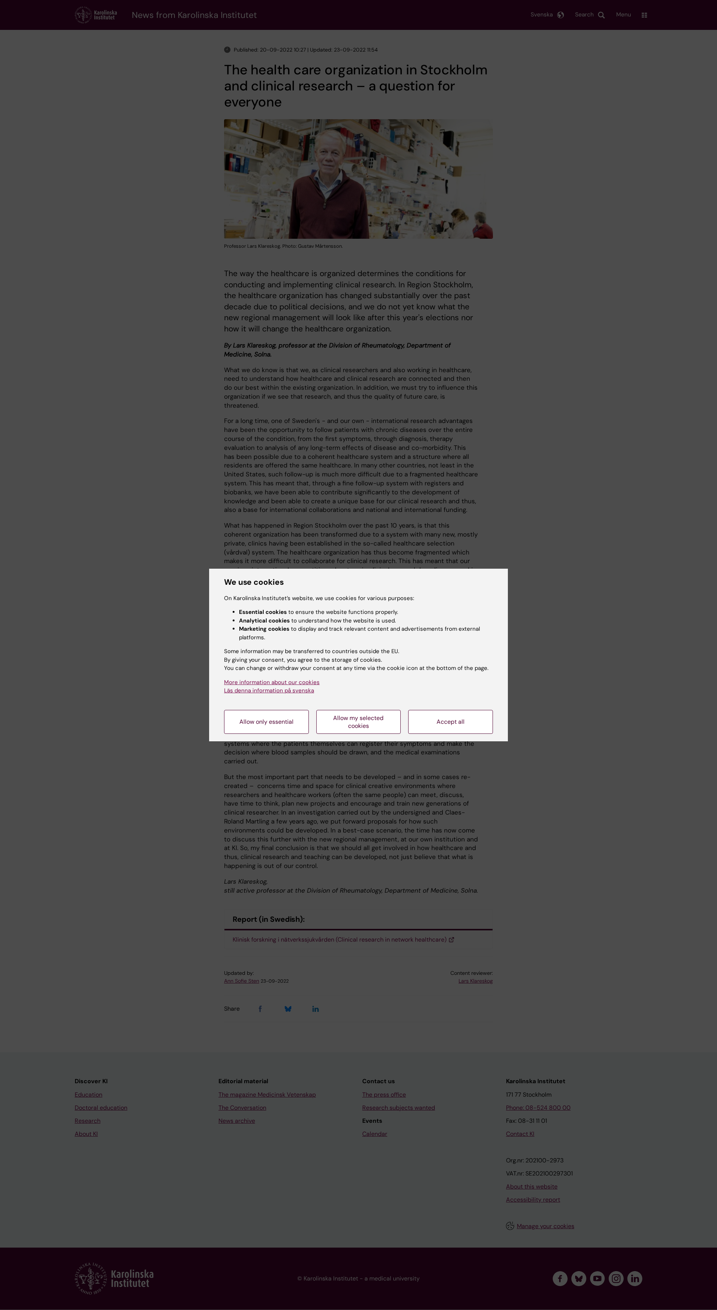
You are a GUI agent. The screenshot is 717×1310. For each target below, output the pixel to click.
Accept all (451, 722)
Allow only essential (266, 722)
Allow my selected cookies (358, 722)
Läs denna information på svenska (269, 690)
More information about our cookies (272, 682)
